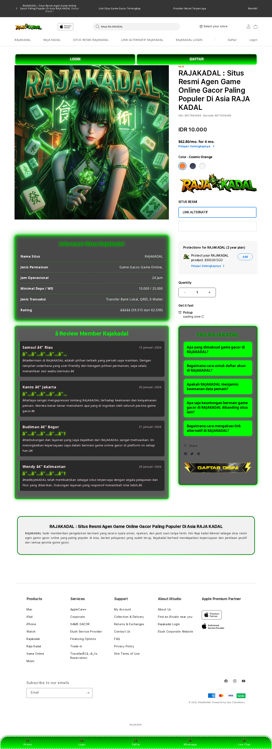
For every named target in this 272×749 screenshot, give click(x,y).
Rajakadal (33, 639)
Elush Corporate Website (175, 631)
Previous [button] (17, 9)
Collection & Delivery (129, 616)
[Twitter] (193, 455)
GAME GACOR (80, 624)
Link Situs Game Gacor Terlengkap (120, 8)
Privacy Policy (124, 646)
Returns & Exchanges (129, 624)
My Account (122, 609)
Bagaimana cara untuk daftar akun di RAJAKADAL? (216, 368)
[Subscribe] (87, 693)
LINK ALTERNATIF (195, 212)
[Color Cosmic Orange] (182, 166)
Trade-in (76, 646)
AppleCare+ (78, 609)
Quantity (185, 282)
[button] (23, 40)
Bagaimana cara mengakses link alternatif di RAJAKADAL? (214, 428)
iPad (29, 616)
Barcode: (208, 115)
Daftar (136, 744)
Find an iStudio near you (175, 616)
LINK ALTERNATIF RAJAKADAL (142, 40)
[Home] (28, 26)
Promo (27, 744)
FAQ (117, 639)
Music (30, 661)
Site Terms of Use (127, 653)
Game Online (35, 653)
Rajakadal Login (169, 624)
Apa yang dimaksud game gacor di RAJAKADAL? (216, 349)
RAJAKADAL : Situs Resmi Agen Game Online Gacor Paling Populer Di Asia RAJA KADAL (49, 8)
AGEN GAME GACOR (197, 226)
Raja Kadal (33, 646)
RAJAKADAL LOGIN (189, 40)
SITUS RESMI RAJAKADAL (91, 40)
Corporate (77, 616)
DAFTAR (197, 59)
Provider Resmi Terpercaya (189, 8)
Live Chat (244, 744)
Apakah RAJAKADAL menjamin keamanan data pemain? (212, 386)
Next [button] (255, 9)
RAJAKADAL (23, 40)
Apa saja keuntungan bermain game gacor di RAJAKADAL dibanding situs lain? (217, 407)
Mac (29, 609)
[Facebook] (186, 455)
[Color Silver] (202, 166)
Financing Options (83, 639)
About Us (164, 609)
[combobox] (136, 26)
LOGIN (75, 59)
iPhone (31, 624)
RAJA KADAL (52, 40)
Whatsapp (190, 744)
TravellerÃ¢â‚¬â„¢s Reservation (84, 655)
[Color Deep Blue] (193, 166)
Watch (31, 631)
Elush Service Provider (86, 631)
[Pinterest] (199, 455)
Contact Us (122, 631)
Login (82, 744)
